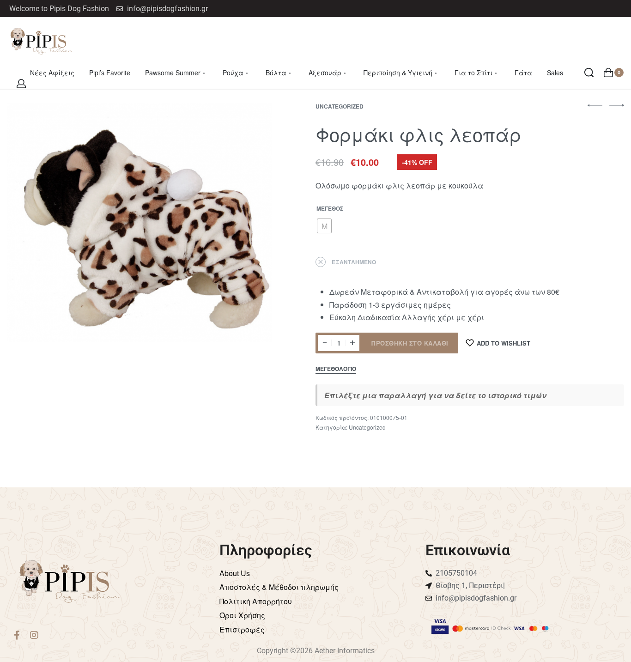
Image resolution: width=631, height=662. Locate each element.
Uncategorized (340, 106)
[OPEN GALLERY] (139, 222)
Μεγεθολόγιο (336, 369)
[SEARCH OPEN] (589, 72)
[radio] (324, 226)
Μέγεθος (329, 209)
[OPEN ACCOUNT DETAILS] (21, 84)
